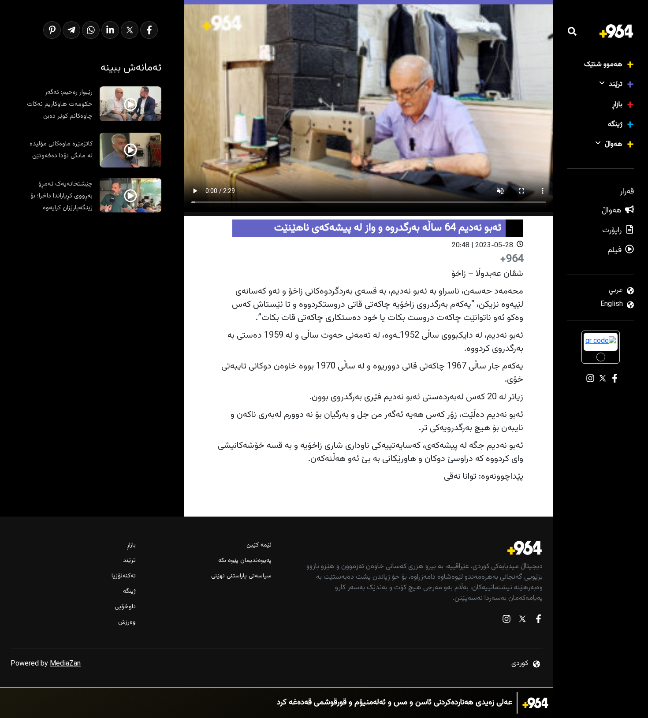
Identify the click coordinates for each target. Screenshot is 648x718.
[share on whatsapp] (91, 30)
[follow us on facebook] (538, 620)
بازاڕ (617, 104)
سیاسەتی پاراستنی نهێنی (241, 576)
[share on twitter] (129, 30)
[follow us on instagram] (506, 620)
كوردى (519, 663)
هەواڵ (613, 144)
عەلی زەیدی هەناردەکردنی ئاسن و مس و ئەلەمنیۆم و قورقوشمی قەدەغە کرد (394, 703)
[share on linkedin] (110, 30)
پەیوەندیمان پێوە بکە (245, 560)
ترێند (615, 84)
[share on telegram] (71, 30)
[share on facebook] (149, 30)
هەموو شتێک (603, 64)
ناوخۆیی (125, 607)
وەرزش (127, 622)
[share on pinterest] (52, 30)
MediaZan (65, 664)
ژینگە (615, 124)
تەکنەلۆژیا (124, 576)
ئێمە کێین (259, 545)
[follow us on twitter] (522, 620)
